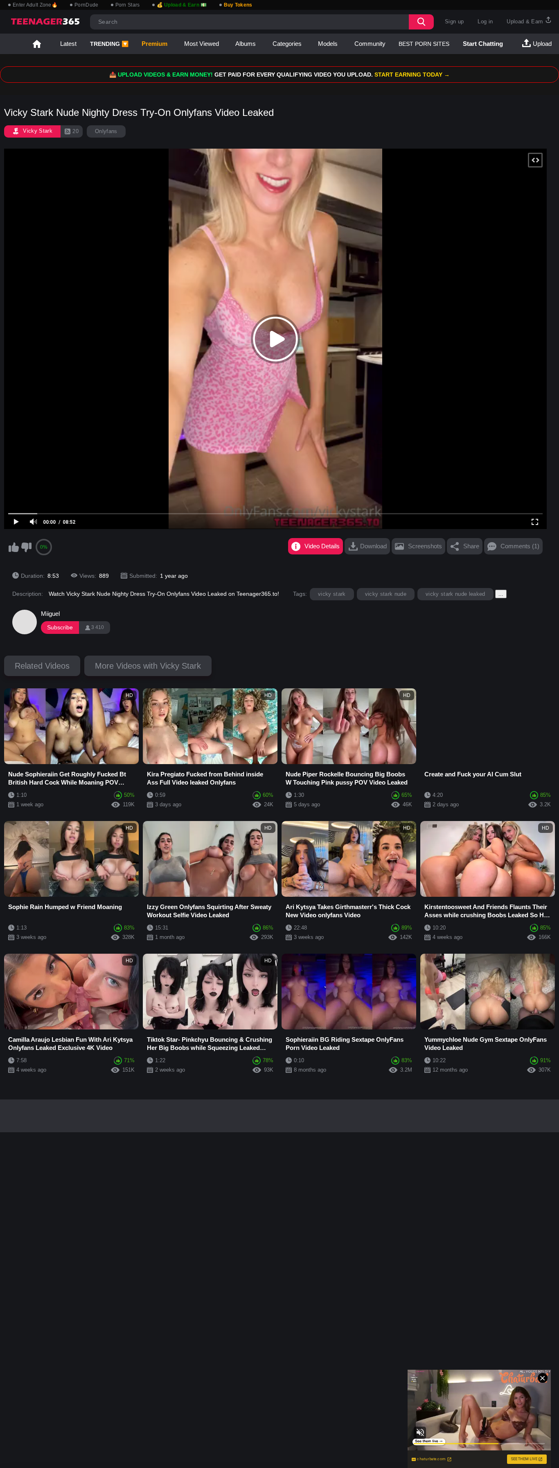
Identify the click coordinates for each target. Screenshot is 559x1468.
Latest (68, 43)
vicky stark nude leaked (455, 594)
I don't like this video (26, 547)
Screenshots (425, 546)
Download (373, 546)
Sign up (454, 21)
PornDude (86, 5)
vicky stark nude (385, 594)
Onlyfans (106, 131)
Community (369, 43)
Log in (485, 21)
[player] (16, 522)
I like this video (13, 547)
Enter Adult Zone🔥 (35, 5)
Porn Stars (127, 5)
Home (37, 44)
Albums (245, 43)
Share (471, 546)
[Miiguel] (24, 622)
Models (328, 43)
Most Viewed (201, 43)
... (500, 594)
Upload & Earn (526, 21)
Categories (287, 43)
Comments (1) (519, 546)
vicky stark (332, 594)
